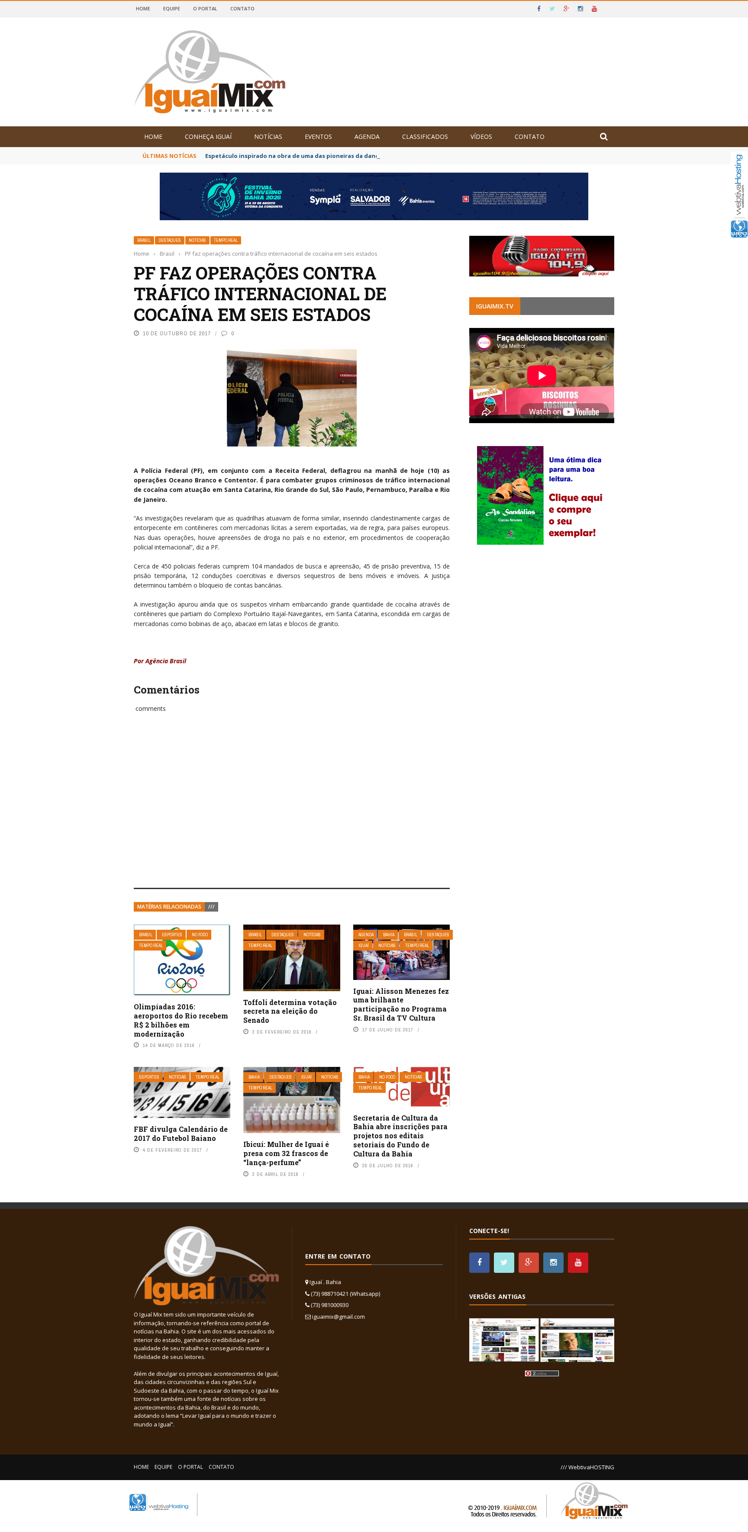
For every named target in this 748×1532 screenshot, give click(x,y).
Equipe (171, 8)
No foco (200, 935)
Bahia (388, 935)
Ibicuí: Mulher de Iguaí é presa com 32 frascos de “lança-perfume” (286, 1153)
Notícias (268, 136)
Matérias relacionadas (169, 906)
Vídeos (481, 136)
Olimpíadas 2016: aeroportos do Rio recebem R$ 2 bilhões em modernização (181, 1020)
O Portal (205, 8)
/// (211, 906)
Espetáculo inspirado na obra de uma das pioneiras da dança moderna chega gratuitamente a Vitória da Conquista (372, 156)
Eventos (318, 136)
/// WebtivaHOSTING (587, 1467)
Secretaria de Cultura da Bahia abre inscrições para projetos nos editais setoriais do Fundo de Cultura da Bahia (400, 1135)
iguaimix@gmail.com (338, 1316)
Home (143, 8)
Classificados (425, 136)
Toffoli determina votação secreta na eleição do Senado (290, 1011)
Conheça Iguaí (208, 136)
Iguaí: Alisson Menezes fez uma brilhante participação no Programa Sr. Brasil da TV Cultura (401, 1004)
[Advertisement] (292, 809)
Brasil (144, 240)
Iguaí (363, 945)
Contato (242, 8)
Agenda (367, 136)
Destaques (169, 240)
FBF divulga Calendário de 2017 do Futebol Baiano (181, 1133)
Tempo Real (226, 240)
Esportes (172, 935)
